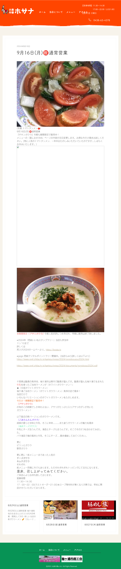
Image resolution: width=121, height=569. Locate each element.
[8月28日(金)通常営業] (60, 510)
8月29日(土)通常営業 (18, 505)
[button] (56, 12)
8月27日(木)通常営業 (95, 525)
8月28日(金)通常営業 (56, 525)
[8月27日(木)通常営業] (99, 510)
